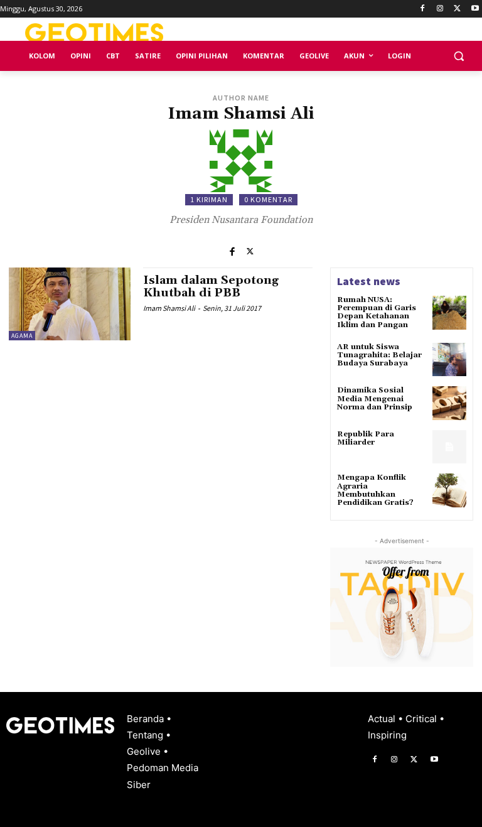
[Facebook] (422, 9)
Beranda (146, 719)
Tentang (146, 735)
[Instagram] (440, 9)
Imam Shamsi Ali (169, 308)
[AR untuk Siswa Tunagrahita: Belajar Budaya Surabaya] (449, 360)
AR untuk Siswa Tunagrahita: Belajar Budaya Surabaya (379, 355)
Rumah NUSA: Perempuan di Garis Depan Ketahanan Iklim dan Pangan (376, 312)
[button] (458, 56)
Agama (22, 336)
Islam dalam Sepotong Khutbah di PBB (211, 286)
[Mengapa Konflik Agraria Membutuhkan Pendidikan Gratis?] (449, 490)
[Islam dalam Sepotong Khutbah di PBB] (70, 304)
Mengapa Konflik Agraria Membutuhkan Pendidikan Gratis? (375, 490)
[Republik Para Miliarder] (449, 447)
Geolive (145, 751)
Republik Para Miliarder (365, 438)
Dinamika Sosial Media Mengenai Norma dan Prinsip (374, 398)
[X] (457, 9)
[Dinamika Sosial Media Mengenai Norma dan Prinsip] (449, 403)
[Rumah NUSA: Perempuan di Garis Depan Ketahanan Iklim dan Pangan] (449, 313)
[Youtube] (475, 9)
